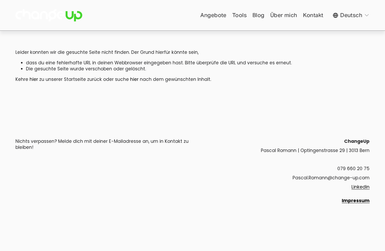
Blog (258, 15)
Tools (239, 15)
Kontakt (313, 15)
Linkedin (360, 187)
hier (34, 79)
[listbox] (351, 15)
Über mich (283, 15)
